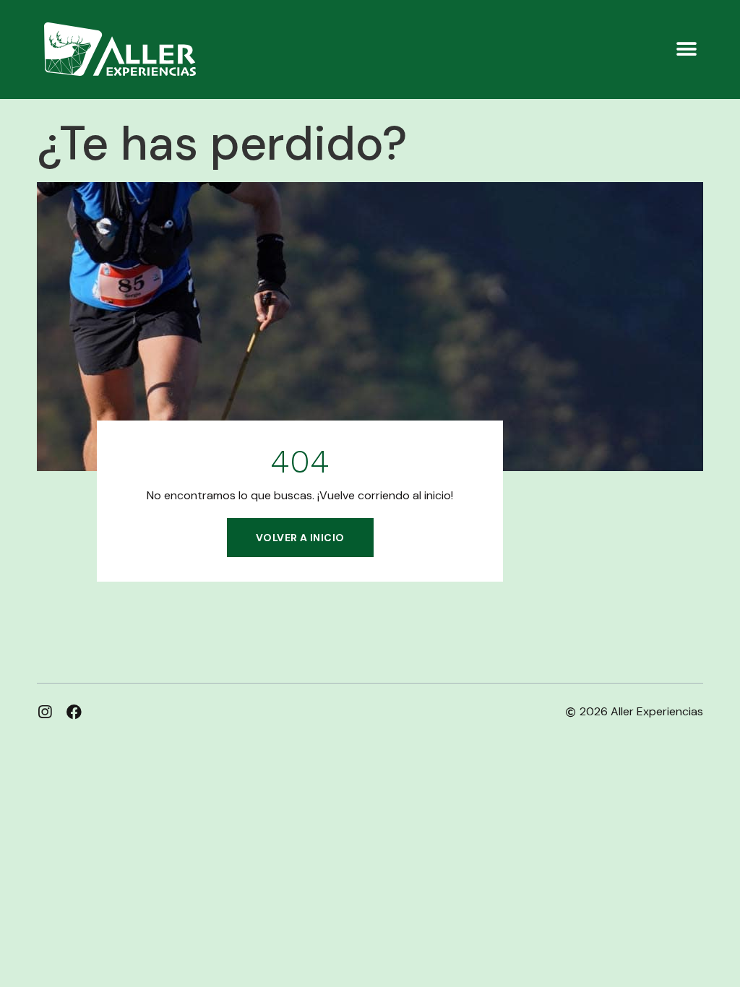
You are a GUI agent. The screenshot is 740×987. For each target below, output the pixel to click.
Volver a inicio (300, 537)
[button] (687, 49)
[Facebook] (74, 712)
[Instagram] (44, 712)
